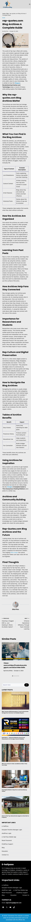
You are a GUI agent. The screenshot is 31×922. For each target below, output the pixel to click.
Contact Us (5, 855)
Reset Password (7, 840)
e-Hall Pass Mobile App (9, 837)
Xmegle (9, 487)
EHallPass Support (7, 844)
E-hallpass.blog (9, 868)
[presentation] (15, 651)
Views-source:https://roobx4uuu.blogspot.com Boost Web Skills (15, 665)
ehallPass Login (6, 833)
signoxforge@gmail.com (13, 902)
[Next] (27, 658)
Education (5, 851)
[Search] (26, 685)
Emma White (8, 670)
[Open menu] (29, 4)
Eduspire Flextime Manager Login (12, 829)
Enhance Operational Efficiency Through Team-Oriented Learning (23, 624)
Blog (3, 17)
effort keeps (14, 552)
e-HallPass (5, 826)
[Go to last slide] (4, 658)
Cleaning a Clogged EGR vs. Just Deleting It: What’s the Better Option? (8, 623)
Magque (17, 83)
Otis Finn (6, 31)
